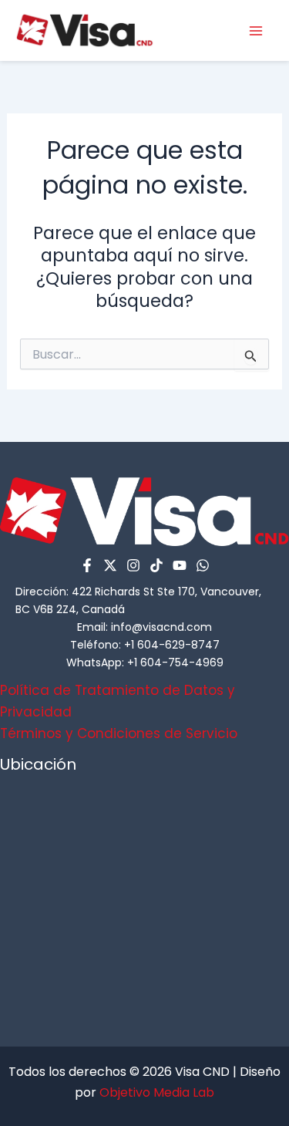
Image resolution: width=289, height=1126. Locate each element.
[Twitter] (110, 565)
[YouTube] (180, 565)
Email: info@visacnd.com (144, 627)
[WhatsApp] (203, 565)
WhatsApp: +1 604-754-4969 (144, 662)
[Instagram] (133, 565)
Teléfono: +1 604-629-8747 (145, 644)
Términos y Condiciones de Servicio (118, 733)
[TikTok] (156, 565)
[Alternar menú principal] (256, 31)
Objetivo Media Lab (156, 1092)
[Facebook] (87, 565)
